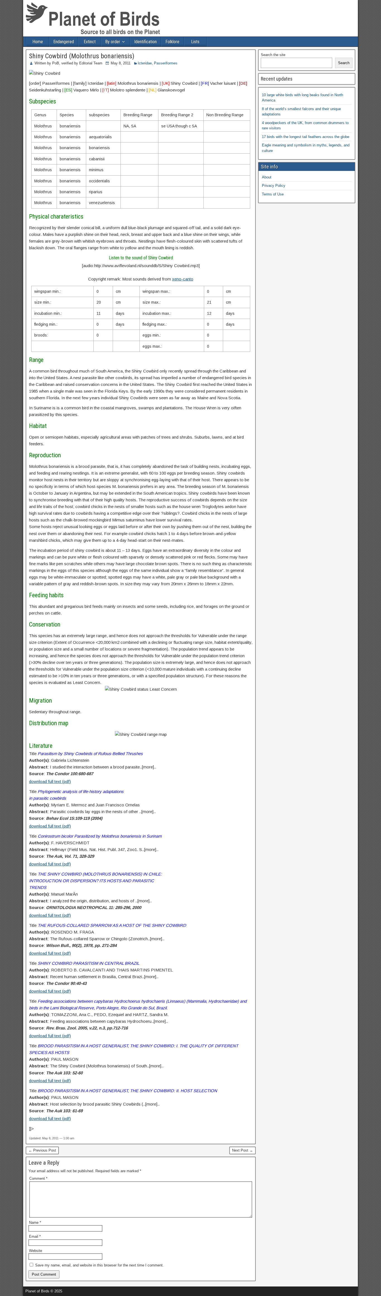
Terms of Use (273, 194)
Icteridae (145, 63)
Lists (195, 41)
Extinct (90, 41)
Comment (38, 1178)
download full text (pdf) (50, 781)
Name (35, 1222)
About (266, 177)
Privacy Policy (273, 185)
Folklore (172, 41)
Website (35, 1251)
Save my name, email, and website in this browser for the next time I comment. (99, 1265)
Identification (145, 41)
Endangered (63, 41)
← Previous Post (42, 1150)
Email (35, 1236)
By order (112, 41)
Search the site (273, 55)
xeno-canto (182, 279)
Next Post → (242, 1150)
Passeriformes (165, 63)
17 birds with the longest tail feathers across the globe (305, 137)
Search (343, 63)
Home (37, 41)
